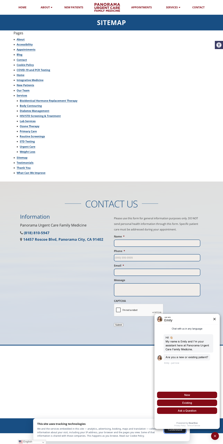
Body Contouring (31, 106)
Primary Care (28, 131)
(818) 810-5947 (36, 232)
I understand (175, 429)
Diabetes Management (34, 111)
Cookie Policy (25, 65)
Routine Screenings (32, 136)
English (27, 441)
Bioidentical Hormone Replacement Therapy (48, 101)
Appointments (141, 7)
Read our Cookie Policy (131, 435)
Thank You (24, 168)
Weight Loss (27, 152)
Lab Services (28, 121)
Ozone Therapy (29, 126)
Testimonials (25, 163)
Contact (198, 7)
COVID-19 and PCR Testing (33, 70)
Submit (118, 325)
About (45, 7)
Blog (19, 54)
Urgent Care (27, 146)
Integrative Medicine (30, 80)
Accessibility (25, 44)
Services (172, 7)
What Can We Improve (31, 173)
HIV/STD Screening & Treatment (40, 116)
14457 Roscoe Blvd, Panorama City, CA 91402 (63, 239)
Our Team (23, 90)
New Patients (73, 7)
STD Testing (27, 141)
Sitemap (22, 157)
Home (22, 7)
